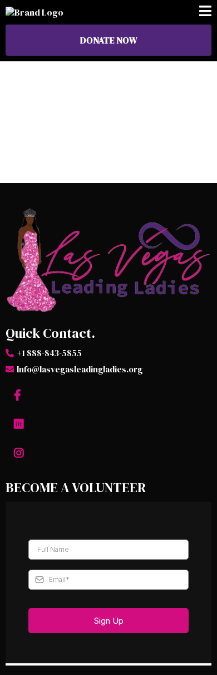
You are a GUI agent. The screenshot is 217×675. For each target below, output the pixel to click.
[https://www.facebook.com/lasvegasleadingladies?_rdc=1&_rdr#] (19, 395)
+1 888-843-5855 (49, 353)
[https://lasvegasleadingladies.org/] (108, 261)
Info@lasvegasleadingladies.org (79, 369)
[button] (205, 12)
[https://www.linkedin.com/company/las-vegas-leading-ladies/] (20, 424)
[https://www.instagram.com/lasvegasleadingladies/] (20, 453)
